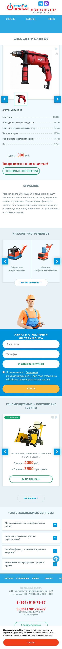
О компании (22, 578)
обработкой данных (11, 633)
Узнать (31, 388)
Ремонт (49, 578)
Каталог (31, 19)
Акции (35, 578)
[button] (31, 524)
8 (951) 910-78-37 (43, 10)
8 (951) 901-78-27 (31, 609)
